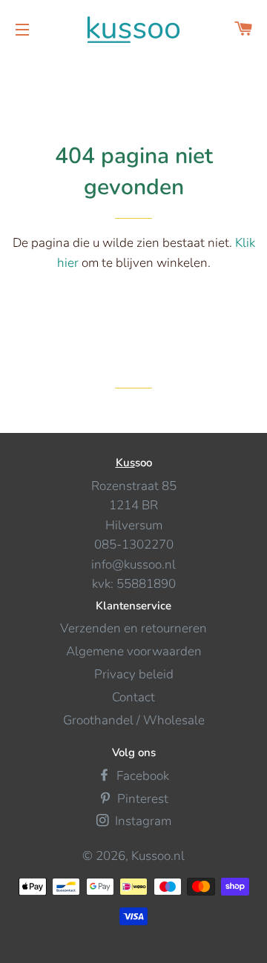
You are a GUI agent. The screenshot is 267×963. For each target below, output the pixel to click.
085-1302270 (134, 544)
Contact (133, 697)
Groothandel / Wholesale (134, 720)
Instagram (141, 821)
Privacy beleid (134, 674)
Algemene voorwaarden (134, 651)
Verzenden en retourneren (133, 628)
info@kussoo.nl (133, 564)
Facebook (141, 775)
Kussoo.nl (158, 855)
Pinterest (141, 798)
